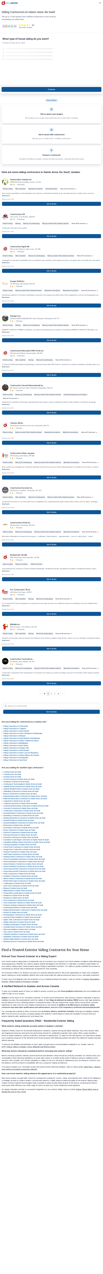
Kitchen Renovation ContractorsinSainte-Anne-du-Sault (24, 881)
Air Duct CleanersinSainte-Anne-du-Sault (18, 779)
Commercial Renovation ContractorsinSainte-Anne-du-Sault (25, 806)
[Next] (62, 694)
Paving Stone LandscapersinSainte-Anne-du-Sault (22, 893)
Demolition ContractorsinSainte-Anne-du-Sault (21, 815)
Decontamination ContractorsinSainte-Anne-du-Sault (23, 813)
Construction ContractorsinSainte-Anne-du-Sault (21, 811)
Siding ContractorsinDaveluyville (15, 758)
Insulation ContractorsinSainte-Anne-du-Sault (20, 876)
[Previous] (40, 694)
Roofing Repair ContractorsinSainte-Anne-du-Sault (22, 915)
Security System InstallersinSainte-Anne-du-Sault (21, 917)
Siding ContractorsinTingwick (14, 729)
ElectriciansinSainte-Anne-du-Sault (16, 825)
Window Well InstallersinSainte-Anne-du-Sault (20, 939)
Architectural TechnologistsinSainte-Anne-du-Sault (22, 784)
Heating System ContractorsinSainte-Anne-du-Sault (22, 857)
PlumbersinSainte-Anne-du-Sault (15, 898)
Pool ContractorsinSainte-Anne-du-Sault (18, 900)
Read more (6, 195)
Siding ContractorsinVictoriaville (15, 726)
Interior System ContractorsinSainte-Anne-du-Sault (22, 878)
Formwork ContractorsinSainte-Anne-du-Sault (20, 837)
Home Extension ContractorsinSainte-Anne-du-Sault (23, 864)
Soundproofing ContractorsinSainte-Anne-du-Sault (22, 927)
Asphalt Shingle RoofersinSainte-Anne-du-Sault (21, 789)
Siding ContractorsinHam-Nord (15, 760)
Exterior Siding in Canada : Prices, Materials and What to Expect (31, 1047)
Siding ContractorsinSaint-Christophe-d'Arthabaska (22, 733)
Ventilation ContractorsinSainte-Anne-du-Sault (20, 937)
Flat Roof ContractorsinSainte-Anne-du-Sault (20, 832)
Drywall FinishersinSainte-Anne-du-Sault (18, 820)
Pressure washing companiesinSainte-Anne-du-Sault (23, 905)
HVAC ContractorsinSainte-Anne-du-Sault (19, 874)
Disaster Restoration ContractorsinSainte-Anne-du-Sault (24, 818)
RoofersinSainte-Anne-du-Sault (15, 912)
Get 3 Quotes (51, 712)
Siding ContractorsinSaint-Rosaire (16, 750)
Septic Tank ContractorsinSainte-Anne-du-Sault (21, 920)
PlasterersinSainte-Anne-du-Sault (16, 895)
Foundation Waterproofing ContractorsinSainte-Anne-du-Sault (26, 842)
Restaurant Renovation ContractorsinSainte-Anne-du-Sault (25, 910)
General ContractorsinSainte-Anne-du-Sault (19, 852)
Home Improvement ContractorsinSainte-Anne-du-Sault (24, 869)
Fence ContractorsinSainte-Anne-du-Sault (19, 830)
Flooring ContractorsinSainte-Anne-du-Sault (20, 835)
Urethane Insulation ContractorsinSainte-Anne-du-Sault (24, 934)
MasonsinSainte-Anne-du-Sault (15, 888)
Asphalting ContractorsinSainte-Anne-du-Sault (20, 791)
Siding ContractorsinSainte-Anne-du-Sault (19, 922)
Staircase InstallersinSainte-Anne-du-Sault (19, 929)
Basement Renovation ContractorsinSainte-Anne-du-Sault (25, 796)
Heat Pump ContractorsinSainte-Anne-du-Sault (21, 854)
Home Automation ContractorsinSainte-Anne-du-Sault (23, 861)
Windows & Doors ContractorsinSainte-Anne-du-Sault (23, 941)
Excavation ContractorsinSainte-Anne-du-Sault (21, 828)
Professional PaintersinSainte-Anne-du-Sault (20, 908)
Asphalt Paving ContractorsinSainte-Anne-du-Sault (22, 786)
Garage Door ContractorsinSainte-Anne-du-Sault (21, 849)
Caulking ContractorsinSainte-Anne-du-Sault (20, 803)
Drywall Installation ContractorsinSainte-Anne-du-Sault (23, 823)
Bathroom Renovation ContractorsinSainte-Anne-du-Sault (25, 799)
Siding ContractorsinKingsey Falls (16, 748)
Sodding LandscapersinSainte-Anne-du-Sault (20, 924)
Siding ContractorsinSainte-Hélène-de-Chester (21, 755)
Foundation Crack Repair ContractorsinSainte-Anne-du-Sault (26, 840)
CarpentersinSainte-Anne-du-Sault (16, 801)
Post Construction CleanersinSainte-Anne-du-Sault (22, 903)
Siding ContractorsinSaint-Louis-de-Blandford (20, 753)
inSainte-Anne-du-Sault (12, 772)
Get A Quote (51, 204)
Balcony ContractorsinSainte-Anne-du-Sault (20, 794)
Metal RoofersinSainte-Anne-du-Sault (17, 891)
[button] (100, 2)
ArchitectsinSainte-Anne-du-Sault (16, 782)
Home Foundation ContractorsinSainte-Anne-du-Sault (23, 866)
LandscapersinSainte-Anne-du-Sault (17, 883)
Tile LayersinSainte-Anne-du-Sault (16, 932)
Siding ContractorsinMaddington (15, 743)
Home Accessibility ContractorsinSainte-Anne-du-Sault (24, 859)
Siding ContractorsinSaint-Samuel (16, 731)
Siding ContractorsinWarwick (14, 736)
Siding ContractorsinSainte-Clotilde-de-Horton (21, 741)
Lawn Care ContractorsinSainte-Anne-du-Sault (21, 886)
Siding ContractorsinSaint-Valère (15, 745)
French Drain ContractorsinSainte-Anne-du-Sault (21, 847)
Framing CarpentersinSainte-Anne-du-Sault (19, 845)
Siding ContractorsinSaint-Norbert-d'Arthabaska (21, 738)
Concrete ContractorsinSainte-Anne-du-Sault (20, 808)
